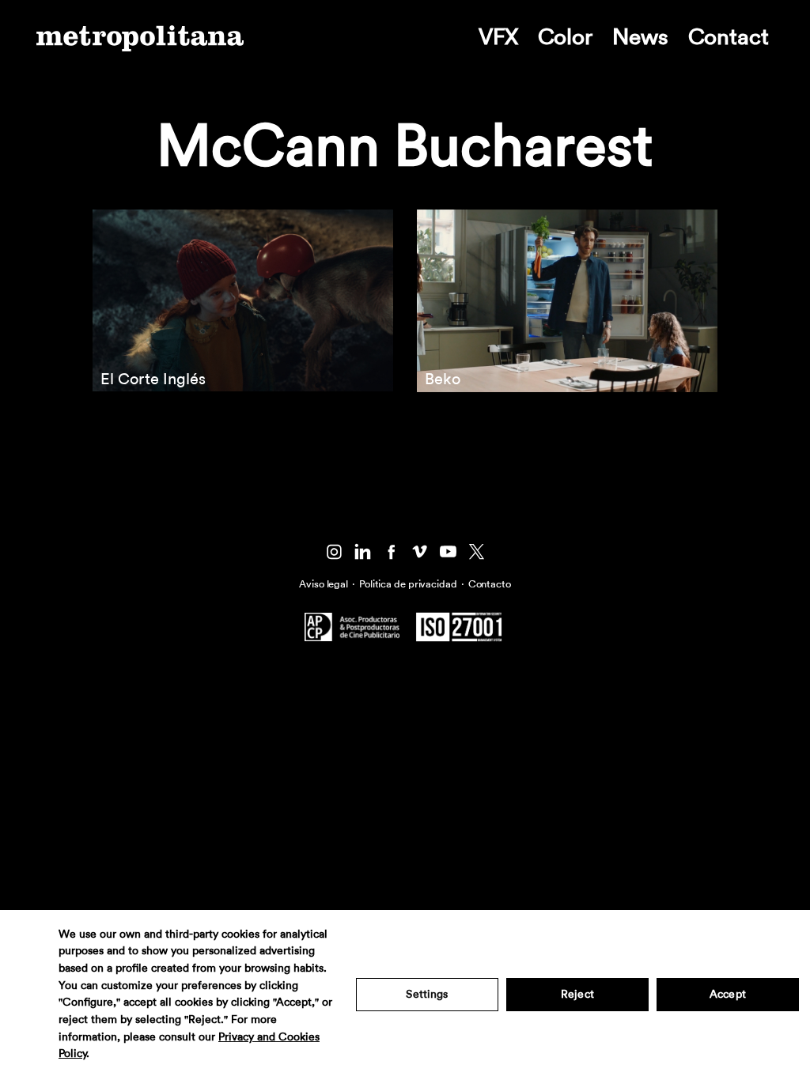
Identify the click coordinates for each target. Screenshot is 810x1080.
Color (565, 37)
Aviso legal (323, 584)
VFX (498, 37)
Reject (577, 994)
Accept (728, 994)
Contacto (489, 584)
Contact (728, 37)
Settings (427, 994)
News (640, 37)
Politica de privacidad (408, 584)
